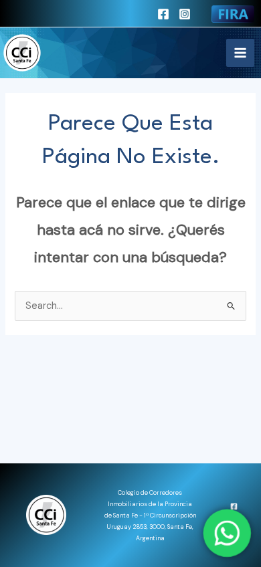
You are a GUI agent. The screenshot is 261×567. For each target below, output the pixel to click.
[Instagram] (184, 14)
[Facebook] (163, 14)
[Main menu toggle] (240, 53)
